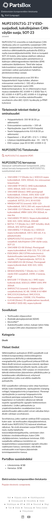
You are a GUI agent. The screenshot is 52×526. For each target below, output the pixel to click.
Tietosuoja (28, 508)
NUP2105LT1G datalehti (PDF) (19, 156)
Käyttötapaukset (38, 498)
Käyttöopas (12, 504)
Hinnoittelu (31, 501)
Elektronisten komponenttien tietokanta (19, 12)
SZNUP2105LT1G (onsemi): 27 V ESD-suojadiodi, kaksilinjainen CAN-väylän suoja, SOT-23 (27, 242)
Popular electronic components (16, 485)
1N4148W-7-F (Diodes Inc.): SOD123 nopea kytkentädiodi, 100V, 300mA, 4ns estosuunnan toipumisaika (28, 180)
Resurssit (37, 504)
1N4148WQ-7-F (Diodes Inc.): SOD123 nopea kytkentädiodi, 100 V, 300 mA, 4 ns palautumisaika (26, 233)
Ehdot (17, 508)
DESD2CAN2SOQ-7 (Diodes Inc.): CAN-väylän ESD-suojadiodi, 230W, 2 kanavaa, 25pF (26, 274)
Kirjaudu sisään (20, 498)
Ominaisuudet (17, 501)
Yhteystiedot (27, 511)
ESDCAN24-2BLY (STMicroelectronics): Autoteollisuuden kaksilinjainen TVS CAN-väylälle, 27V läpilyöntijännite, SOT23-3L (26, 256)
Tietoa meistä (41, 508)
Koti (9, 498)
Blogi (47, 504)
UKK (28, 504)
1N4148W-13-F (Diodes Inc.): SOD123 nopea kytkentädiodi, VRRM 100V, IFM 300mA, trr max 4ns (28, 212)
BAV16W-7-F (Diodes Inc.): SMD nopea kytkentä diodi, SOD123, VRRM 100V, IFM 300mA (26, 283)
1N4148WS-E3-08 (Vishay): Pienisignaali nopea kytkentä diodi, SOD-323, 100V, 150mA (26, 265)
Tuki (10, 508)
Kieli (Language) (12, 15)
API (21, 504)
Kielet (42, 501)
